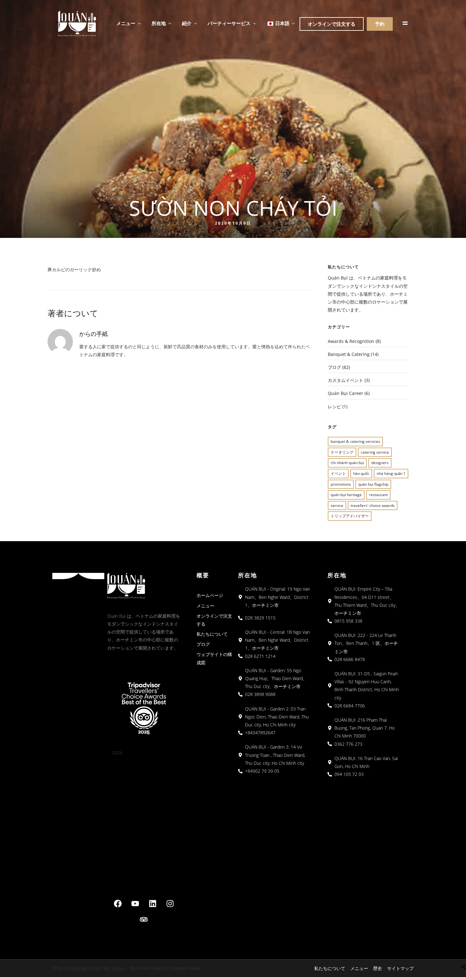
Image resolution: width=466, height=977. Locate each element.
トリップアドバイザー (350, 516)
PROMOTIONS (341, 484)
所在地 (159, 23)
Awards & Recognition (351, 341)
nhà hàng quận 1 (391, 473)
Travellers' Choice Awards (373, 505)
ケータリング (342, 452)
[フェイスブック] (118, 904)
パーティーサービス (229, 23)
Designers (380, 462)
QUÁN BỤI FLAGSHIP (373, 484)
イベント (338, 473)
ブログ (334, 367)
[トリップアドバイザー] (144, 920)
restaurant (378, 494)
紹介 (186, 23)
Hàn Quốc (361, 473)
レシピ (334, 406)
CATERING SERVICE (375, 452)
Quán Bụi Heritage (346, 494)
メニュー (125, 23)
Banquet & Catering (349, 354)
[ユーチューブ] (135, 904)
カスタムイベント (345, 380)
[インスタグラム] (170, 904)
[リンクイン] (152, 904)
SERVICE (337, 505)
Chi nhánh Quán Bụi (347, 462)
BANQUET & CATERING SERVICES (355, 441)
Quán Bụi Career (345, 393)
